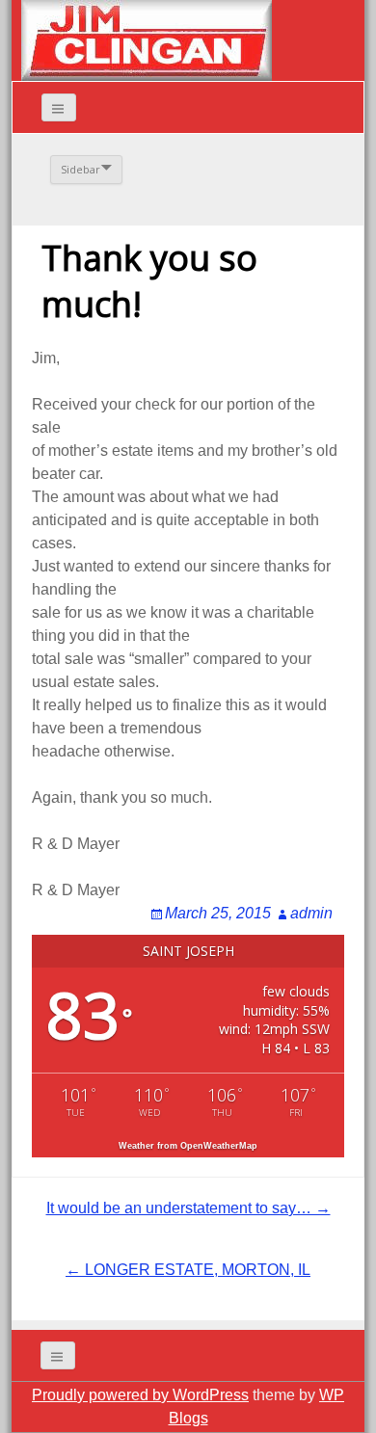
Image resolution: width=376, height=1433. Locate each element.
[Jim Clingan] (146, 39)
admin (311, 913)
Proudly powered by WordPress (140, 1395)
